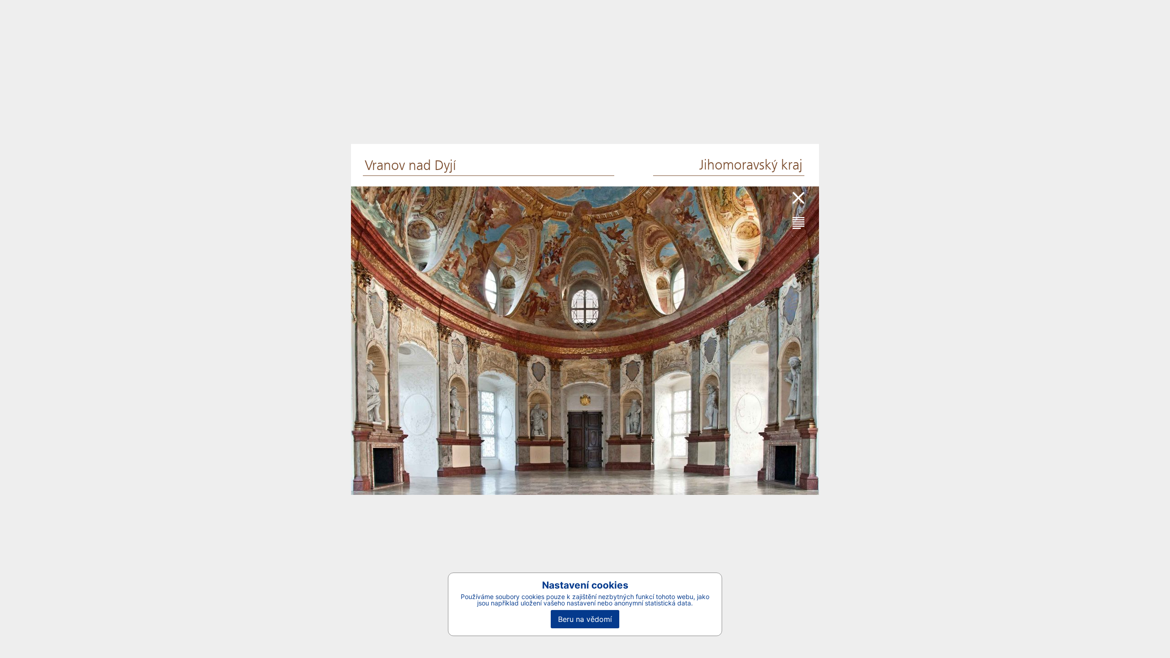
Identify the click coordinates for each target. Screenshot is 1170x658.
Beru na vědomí (585, 619)
